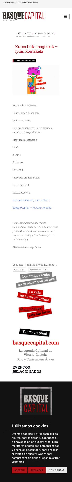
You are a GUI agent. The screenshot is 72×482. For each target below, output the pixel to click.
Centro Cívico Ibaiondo (40, 265)
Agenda (28, 33)
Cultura (19, 269)
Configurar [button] (56, 470)
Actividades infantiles (44, 33)
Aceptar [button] (19, 470)
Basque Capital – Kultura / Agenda (32, 207)
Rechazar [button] (37, 470)
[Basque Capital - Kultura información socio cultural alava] (23, 16)
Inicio (19, 33)
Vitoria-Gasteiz (39, 269)
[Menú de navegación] (65, 16)
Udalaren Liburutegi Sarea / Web (31, 200)
